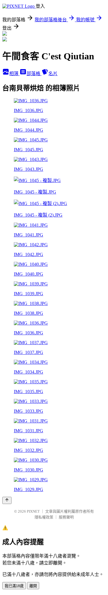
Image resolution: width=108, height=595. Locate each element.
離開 (33, 586)
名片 (53, 73)
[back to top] (7, 500)
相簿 (14, 73)
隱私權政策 (44, 517)
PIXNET (33, 511)
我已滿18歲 (14, 586)
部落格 (33, 73)
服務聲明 (66, 517)
